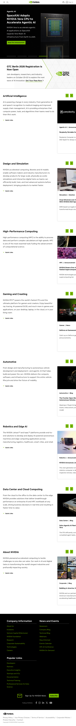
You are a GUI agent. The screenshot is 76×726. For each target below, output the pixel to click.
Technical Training (13, 680)
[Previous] (67, 95)
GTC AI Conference (46, 647)
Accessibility (50, 717)
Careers (10, 650)
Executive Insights (13, 670)
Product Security (9, 720)
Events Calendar (45, 643)
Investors (10, 630)
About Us (10, 626)
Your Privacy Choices (22, 717)
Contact (20, 720)
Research (10, 640)
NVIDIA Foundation (14, 636)
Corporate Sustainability (16, 643)
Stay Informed (44, 640)
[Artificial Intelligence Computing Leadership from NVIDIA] (34, 2)
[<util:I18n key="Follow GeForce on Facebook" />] (36, 703)
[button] (63, 3)
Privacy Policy (8, 717)
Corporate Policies (63, 717)
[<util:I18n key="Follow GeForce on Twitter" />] (47, 703)
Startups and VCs (13, 673)
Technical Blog (44, 633)
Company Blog (44, 630)
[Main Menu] (4, 2)
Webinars (43, 636)
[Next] (71, 95)
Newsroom (43, 626)
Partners (10, 667)
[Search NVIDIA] (7, 2)
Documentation (13, 677)
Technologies (12, 647)
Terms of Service (37, 717)
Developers (11, 663)
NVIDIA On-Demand (46, 650)
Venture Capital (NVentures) (17, 633)
